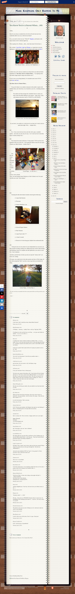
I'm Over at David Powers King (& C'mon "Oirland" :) (60, 176)
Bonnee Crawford (16, 521)
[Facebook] (2, 290)
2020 (54, 130)
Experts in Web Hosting (65, 588)
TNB (37, 587)
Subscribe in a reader (59, 37)
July (54, 156)
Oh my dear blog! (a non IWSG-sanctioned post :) (61, 111)
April (55, 187)
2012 (54, 144)
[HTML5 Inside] (52, 587)
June (55, 158)
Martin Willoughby (17, 384)
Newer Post (12, 576)
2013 (54, 142)
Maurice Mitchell (16, 473)
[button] (23, 2)
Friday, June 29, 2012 (17, 324)
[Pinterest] (2, 297)
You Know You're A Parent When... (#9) (60, 160)
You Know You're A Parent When (32, 21)
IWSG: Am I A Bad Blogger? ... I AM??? (59, 179)
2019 (54, 132)
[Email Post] (27, 313)
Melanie (14, 320)
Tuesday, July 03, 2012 (17, 511)
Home (16, 576)
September (56, 152)
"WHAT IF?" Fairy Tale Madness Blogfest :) (59, 163)
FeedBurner (62, 88)
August (55, 154)
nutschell (15, 413)
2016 (54, 136)
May (55, 185)
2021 (54, 128)
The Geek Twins (16, 478)
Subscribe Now (51, 2)
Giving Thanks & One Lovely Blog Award (60, 173)
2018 (54, 134)
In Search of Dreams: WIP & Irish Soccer (59, 166)
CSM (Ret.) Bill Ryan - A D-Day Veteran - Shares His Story (62, 97)
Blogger (61, 203)
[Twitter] (55, 57)
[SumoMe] (2, 308)
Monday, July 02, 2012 (17, 470)
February (55, 191)
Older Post (20, 576)
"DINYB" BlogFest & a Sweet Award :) (61, 118)
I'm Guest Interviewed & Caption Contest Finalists (59, 182)
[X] (2, 293)
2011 (54, 195)
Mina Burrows (16, 514)
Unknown (15, 457)
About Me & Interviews (57, 47)
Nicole (14, 484)
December (55, 146)
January (55, 193)
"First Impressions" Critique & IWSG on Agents (62, 104)
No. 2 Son (24, 21)
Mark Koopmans (16, 327)
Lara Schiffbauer (16, 433)
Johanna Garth (16, 405)
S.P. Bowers (15, 368)
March (55, 189)
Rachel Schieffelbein (17, 354)
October (55, 150)
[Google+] (63, 57)
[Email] (2, 304)
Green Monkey (16, 426)
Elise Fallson (15, 464)
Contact (59, 21)
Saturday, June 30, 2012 (17, 461)
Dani (14, 338)
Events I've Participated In (57, 48)
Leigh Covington (16, 443)
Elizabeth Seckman (17, 505)
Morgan (14, 493)
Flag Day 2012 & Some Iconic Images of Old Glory (60, 170)
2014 (54, 140)
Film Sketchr (23, 478)
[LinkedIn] (59, 57)
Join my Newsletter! (56, 52)
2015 (54, 138)
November (56, 148)
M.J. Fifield (15, 392)
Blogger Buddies (56, 50)
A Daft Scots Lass (16, 361)
